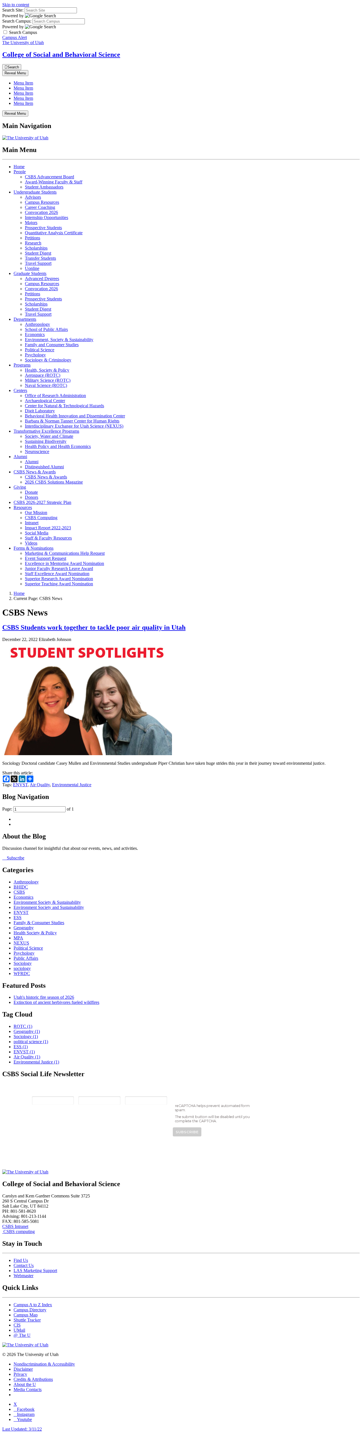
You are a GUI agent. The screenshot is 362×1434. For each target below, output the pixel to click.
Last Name (136, 1091)
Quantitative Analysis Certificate (54, 232)
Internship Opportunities (46, 217)
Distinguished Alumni (44, 466)
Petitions (32, 237)
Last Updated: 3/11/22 (22, 1429)
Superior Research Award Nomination (59, 578)
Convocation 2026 (41, 212)
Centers (20, 390)
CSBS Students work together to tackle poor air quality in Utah (94, 627)
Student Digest (38, 253)
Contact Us (24, 1265)
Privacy (20, 1374)
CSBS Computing (41, 517)
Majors (31, 222)
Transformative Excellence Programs (46, 431)
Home (19, 166)
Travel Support (38, 263)
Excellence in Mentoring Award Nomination (64, 563)
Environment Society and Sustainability (49, 907)
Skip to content (15, 4)
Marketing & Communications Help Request (65, 553)
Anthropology (37, 324)
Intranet (31, 522)
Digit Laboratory (40, 410)
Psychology (35, 354)
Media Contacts (28, 1389)
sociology (22, 968)
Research (33, 243)
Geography (24, 927)
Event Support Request (45, 558)
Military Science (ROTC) (47, 380)
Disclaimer (23, 1369)
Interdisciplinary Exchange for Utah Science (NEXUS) (74, 426)
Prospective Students (43, 227)
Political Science (39, 349)
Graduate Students (30, 273)
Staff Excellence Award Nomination (57, 573)
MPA (18, 937)
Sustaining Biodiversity (45, 441)
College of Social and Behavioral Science (61, 54)
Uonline (32, 268)
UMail (19, 1330)
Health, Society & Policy (47, 370)
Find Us (21, 1260)
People (20, 171)
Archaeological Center (45, 400)
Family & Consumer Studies (39, 922)
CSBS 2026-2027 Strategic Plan (42, 502)
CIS (17, 1325)
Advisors (33, 197)
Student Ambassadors (44, 187)
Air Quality (40, 784)
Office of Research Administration (55, 395)
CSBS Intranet (15, 1226)
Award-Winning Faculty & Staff (53, 181)
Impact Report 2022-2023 (48, 527)
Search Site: (12, 10)
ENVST (20, 784)
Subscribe (15, 857)
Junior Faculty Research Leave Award (59, 568)
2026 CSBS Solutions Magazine (54, 482)
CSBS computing (18, 1231)
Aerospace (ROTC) (42, 375)
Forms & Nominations (33, 548)
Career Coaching (40, 207)
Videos (31, 543)
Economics (35, 334)
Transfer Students (40, 258)
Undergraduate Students (35, 192)
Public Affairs (26, 958)
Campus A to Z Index (33, 1304)
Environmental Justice (71, 784)
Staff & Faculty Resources (48, 538)
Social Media (36, 532)
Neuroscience (37, 451)
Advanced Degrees (42, 278)
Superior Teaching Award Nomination (59, 583)
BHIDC (21, 887)
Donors (31, 497)
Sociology (23, 963)
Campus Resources (42, 202)
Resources (23, 507)
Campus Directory (30, 1309)
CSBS (19, 892)
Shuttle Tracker (27, 1320)
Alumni (20, 456)
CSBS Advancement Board (49, 176)
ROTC (23, 1026)
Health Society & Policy (35, 932)
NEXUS (21, 943)
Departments (25, 319)
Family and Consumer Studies (52, 344)
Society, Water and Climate (49, 436)
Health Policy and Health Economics (58, 446)
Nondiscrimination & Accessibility (44, 1364)
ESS (17, 917)
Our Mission (36, 512)
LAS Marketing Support (35, 1270)
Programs (22, 365)
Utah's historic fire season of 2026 (44, 997)
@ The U (22, 1335)
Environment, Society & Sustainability (59, 339)
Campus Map (26, 1314)
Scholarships (36, 248)
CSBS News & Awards (35, 471)
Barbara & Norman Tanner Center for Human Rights (72, 421)
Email (38, 1091)
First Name (89, 1091)
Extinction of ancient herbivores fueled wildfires (56, 1002)
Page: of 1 (38, 809)
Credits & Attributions (33, 1379)
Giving (20, 487)
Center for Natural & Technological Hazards (64, 405)
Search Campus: (16, 21)
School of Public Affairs (46, 329)
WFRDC (22, 973)
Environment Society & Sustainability (47, 902)
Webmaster (23, 1275)
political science (31, 1041)
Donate (31, 492)
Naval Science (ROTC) (46, 385)
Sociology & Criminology (48, 360)
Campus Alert (14, 37)
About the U (25, 1384)
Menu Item (23, 83)
